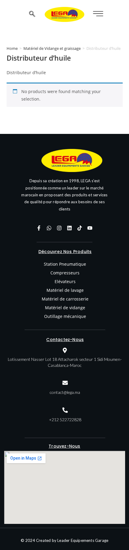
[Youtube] (90, 228)
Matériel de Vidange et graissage (52, 48)
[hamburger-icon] (97, 14)
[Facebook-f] (39, 228)
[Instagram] (59, 228)
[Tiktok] (80, 228)
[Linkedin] (69, 228)
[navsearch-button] (32, 14)
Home (12, 48)
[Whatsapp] (49, 228)
